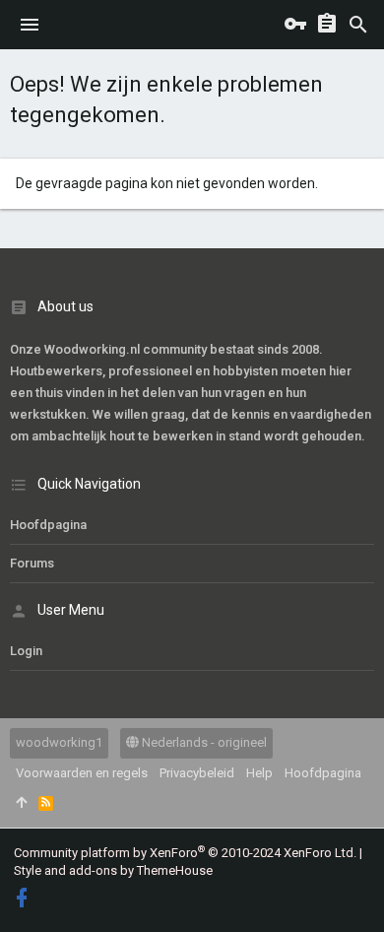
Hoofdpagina (48, 524)
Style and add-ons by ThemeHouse (113, 870)
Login (26, 650)
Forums (32, 563)
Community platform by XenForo (185, 852)
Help (259, 773)
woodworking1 (59, 742)
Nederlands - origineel (203, 742)
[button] (29, 24)
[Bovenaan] (21, 803)
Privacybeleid (197, 773)
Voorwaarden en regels (82, 773)
